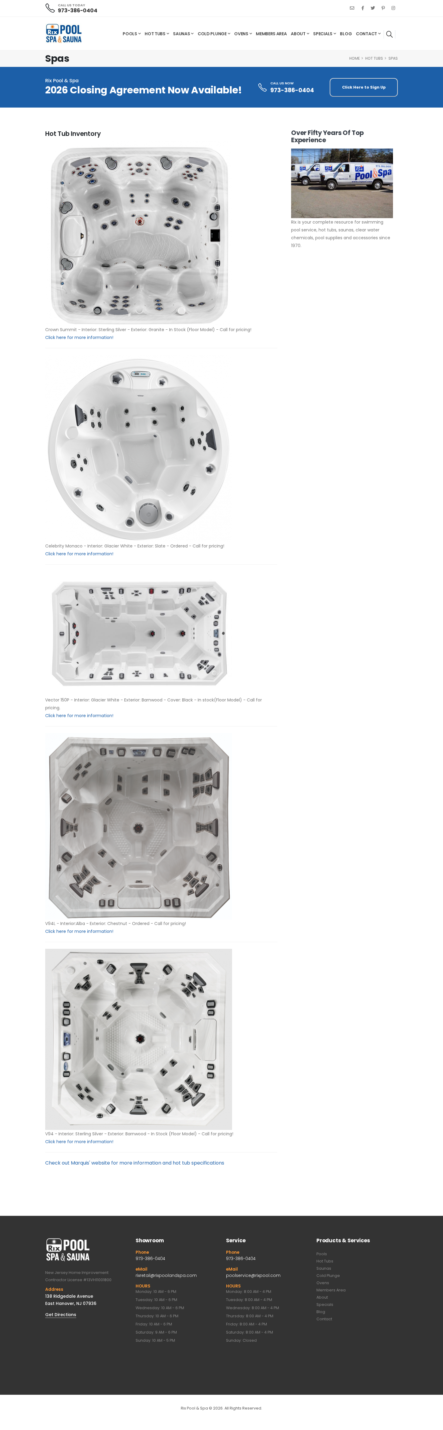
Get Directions (60, 1315)
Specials (322, 34)
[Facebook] (362, 8)
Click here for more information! (79, 337)
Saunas (181, 34)
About (298, 34)
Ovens (241, 34)
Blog (346, 34)
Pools (130, 34)
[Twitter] (372, 8)
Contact (366, 34)
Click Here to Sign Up (364, 87)
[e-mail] (352, 8)
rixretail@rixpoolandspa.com (166, 1275)
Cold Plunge (212, 34)
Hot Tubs (155, 34)
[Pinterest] (383, 8)
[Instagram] (393, 8)
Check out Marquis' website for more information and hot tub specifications (134, 1162)
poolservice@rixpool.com (253, 1275)
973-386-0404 (77, 10)
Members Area (271, 34)
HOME (354, 58)
